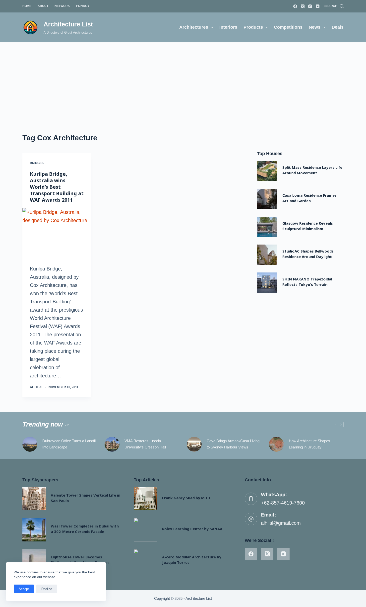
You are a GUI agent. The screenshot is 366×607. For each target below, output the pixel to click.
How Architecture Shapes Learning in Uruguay (309, 444)
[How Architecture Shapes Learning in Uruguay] (276, 444)
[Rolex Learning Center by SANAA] (145, 529)
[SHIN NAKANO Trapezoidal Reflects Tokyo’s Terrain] (267, 282)
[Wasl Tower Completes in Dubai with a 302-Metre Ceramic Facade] (34, 529)
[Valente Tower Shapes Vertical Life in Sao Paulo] (34, 498)
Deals (338, 27)
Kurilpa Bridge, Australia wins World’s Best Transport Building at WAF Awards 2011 (57, 187)
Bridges (37, 163)
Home (26, 6)
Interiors (228, 27)
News (314, 27)
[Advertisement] (183, 80)
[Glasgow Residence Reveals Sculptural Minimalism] (267, 227)
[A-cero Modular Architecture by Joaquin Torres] (145, 560)
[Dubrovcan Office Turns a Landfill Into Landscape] (29, 444)
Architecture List (68, 24)
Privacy (82, 6)
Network (62, 6)
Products (253, 27)
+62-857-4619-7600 (283, 503)
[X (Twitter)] (303, 6)
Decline (46, 589)
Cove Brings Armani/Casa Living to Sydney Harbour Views (233, 444)
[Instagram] (310, 6)
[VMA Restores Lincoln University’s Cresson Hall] (112, 444)
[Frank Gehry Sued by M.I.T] (145, 498)
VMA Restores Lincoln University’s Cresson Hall (145, 444)
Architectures (193, 27)
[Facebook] (295, 6)
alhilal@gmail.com (281, 523)
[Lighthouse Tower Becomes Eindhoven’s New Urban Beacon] (34, 560)
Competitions (288, 27)
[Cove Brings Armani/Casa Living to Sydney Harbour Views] (194, 444)
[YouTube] (317, 6)
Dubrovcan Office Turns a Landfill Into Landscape (69, 444)
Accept (24, 589)
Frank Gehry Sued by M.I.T (186, 497)
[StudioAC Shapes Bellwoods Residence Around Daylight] (267, 255)
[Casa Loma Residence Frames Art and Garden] (267, 199)
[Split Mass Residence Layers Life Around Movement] (267, 171)
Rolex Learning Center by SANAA (192, 528)
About (43, 6)
